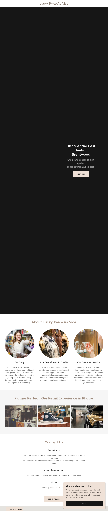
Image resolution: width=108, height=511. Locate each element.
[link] (54, 4)
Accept (84, 503)
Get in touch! (54, 499)
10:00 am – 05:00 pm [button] (58, 488)
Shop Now (81, 174)
